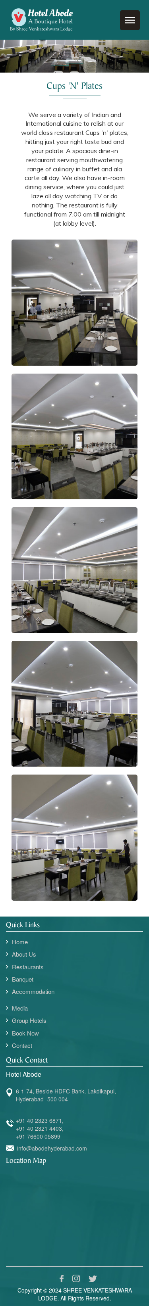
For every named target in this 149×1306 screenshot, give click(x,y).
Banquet (22, 979)
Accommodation (33, 991)
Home (20, 942)
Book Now (25, 1033)
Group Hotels (29, 1020)
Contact (22, 1045)
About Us (24, 954)
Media (20, 1008)
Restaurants (28, 967)
